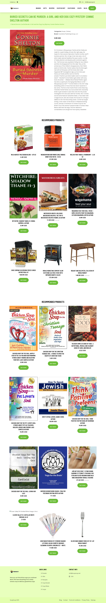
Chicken (68, 31)
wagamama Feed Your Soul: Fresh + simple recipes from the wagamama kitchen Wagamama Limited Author (82, 213)
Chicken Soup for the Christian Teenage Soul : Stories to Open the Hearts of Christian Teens (53, 354)
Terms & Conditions (74, 600)
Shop (92, 8)
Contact (65, 600)
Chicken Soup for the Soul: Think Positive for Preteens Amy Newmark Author (82, 421)
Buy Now (59, 43)
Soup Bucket (61, 8)
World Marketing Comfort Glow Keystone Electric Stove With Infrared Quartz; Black (53, 273)
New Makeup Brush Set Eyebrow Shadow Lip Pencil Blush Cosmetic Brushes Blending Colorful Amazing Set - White (53, 543)
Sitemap (93, 600)
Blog (85, 8)
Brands (44, 573)
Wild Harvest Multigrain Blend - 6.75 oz (23, 155)
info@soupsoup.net (90, 2)
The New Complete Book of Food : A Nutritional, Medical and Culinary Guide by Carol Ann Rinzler (83, 346)
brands (38, 8)
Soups (79, 8)
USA (82, 2)
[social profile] (17, 2)
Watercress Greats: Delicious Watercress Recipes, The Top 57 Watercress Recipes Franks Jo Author (53, 215)
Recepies (51, 8)
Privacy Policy (85, 600)
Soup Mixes (71, 8)
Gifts (45, 8)
